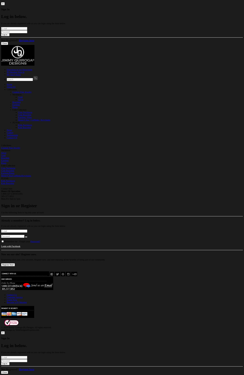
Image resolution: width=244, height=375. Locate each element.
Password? (35, 241)
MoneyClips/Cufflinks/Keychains (16, 176)
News (9, 130)
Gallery (10, 132)
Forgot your (22, 241)
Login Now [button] (12, 300)
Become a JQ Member (17, 302)
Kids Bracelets (24, 127)
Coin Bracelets (24, 115)
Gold (20, 97)
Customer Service (15, 297)
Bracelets (16, 102)
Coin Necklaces (25, 112)
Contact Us (12, 295)
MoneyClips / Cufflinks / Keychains (34, 120)
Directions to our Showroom (19, 69)
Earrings (16, 105)
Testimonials (12, 135)
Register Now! (8, 265)
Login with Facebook (10, 246)
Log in (5, 35)
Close (4, 43)
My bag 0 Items (14, 75)
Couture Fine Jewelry (22, 92)
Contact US (12, 138)
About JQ (11, 87)
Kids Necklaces (25, 125)
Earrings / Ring (25, 117)
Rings (15, 107)
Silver (20, 99)
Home (9, 84)
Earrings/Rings (7, 173)
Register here (26, 40)
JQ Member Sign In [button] (15, 72)
